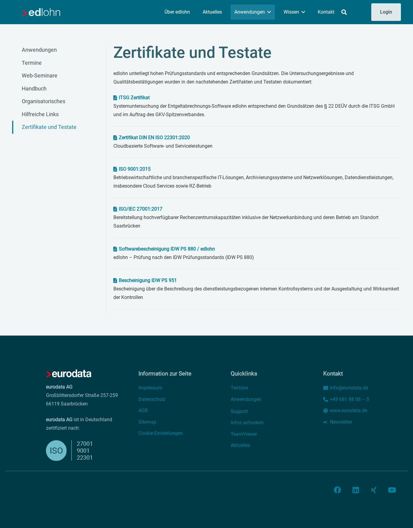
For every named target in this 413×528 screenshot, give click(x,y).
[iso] (73, 450)
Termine (32, 63)
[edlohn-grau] (41, 12)
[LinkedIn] (355, 490)
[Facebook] (337, 490)
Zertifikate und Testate (49, 127)
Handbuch (34, 88)
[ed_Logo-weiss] (68, 373)
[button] (269, 12)
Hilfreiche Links (40, 114)
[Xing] (374, 490)
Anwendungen (39, 50)
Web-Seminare (39, 75)
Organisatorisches (43, 101)
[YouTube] (392, 490)
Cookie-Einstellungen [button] (160, 433)
